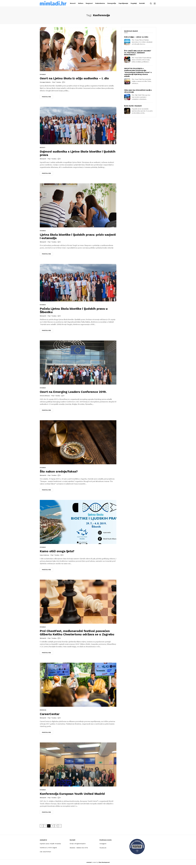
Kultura (80, 3)
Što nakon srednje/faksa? (59, 471)
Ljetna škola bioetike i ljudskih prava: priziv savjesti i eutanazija (78, 236)
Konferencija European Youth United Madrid (72, 793)
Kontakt (142, 3)
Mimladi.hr (43, 159)
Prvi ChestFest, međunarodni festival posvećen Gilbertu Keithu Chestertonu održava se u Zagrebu (77, 632)
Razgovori (89, 3)
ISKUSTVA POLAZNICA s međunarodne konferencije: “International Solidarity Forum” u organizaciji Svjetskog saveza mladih (138, 72)
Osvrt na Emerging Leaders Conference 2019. (73, 392)
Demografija (111, 3)
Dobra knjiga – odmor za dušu (136, 37)
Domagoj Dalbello (45, 82)
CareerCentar (49, 714)
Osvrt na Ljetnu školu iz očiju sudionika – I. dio (74, 78)
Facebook (103, 848)
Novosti (73, 3)
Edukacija (43, 710)
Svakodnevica (100, 3)
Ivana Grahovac (44, 555)
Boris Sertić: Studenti (132, 106)
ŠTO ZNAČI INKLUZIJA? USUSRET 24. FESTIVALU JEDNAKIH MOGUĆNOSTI (137, 53)
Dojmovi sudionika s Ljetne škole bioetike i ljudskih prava (77, 153)
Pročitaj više (46, 96)
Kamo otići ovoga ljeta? (57, 551)
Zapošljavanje (123, 3)
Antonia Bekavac (45, 395)
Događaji (134, 3)
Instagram (103, 843)
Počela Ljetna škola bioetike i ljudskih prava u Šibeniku (74, 310)
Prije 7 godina (56, 82)
